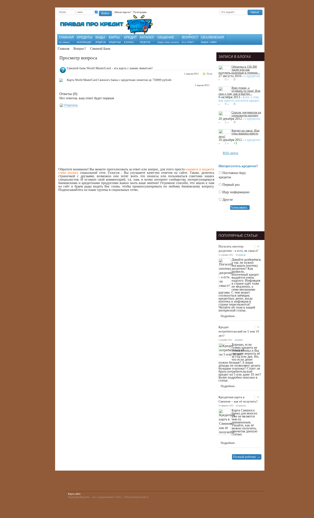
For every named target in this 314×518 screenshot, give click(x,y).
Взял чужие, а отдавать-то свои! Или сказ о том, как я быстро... (239, 90)
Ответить (71, 105)
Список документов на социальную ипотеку (246, 114)
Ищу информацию (235, 192)
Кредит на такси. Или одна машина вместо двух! (239, 133)
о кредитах (252, 76)
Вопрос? (79, 48)
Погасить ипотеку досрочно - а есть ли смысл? (238, 248)
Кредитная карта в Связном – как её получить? (238, 399)
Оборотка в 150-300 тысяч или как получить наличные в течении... (239, 69)
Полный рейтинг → (246, 456)
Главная (63, 48)
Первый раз (230, 184)
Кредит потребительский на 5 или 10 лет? (239, 331)
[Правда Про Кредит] (108, 24)
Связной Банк (100, 48)
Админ (239, 340)
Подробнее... (229, 316)
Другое (227, 199)
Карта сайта (74, 493)
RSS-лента (230, 153)
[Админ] (221, 68)
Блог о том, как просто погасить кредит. (239, 98)
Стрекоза (241, 255)
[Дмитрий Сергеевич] (221, 89)
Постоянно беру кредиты (232, 175)
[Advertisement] (203, 24)
